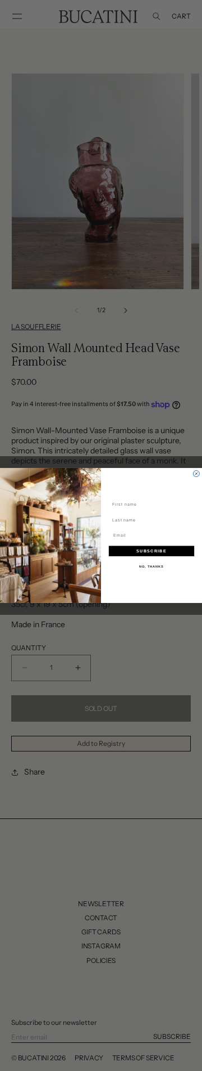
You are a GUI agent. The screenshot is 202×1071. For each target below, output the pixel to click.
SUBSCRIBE (151, 551)
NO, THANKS (151, 566)
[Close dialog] (196, 474)
